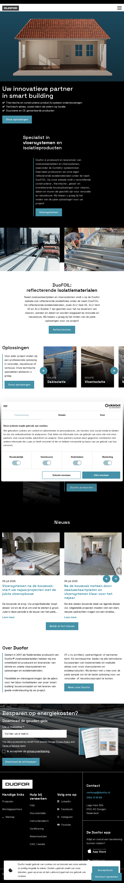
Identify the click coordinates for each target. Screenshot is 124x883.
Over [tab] (102, 415)
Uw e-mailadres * (13, 727)
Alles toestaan (101, 475)
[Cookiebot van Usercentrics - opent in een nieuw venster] (107, 406)
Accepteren (105, 870)
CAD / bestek (37, 844)
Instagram (67, 816)
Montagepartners (12, 809)
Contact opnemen (106, 876)
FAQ (32, 805)
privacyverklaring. (38, 751)
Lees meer (8, 617)
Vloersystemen (48, 212)
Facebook (67, 809)
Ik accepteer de (28, 751)
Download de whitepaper (21, 761)
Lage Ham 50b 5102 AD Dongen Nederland (96, 809)
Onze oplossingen (17, 119)
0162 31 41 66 (94, 797)
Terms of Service (11, 745)
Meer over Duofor (79, 687)
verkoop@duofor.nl (98, 792)
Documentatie (38, 813)
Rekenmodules (38, 836)
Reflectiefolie (62, 329)
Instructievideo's (39, 820)
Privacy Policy (63, 742)
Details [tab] (62, 415)
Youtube (66, 824)
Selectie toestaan (61, 475)
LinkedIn (66, 801)
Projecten (7, 801)
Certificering (37, 828)
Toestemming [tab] (21, 415)
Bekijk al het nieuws (62, 626)
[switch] (46, 462)
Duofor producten (81, 487)
